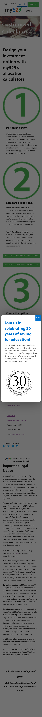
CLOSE (38, 318)
